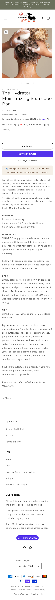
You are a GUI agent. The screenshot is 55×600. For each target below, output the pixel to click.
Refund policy (25, 590)
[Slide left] (21, 83)
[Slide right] (34, 83)
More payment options (27, 160)
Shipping (5, 114)
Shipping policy (37, 594)
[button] (6, 18)
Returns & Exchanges (16, 484)
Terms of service (21, 594)
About (9, 459)
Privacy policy (39, 590)
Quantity (6, 129)
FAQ (8, 465)
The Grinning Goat (25, 586)
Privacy (9, 435)
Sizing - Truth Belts (15, 429)
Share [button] (8, 398)
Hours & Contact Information (20, 472)
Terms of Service (14, 441)
